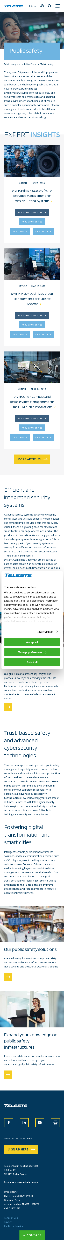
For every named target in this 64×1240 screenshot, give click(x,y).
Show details (45, 631)
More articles (29, 459)
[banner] (13, 6)
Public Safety (20, 231)
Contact (34, 1235)
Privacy (8, 1221)
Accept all (32, 642)
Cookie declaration (14, 1226)
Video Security (43, 231)
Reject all (32, 662)
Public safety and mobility (32, 212)
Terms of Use (11, 1217)
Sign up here (18, 1149)
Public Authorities (32, 221)
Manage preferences (30, 652)
